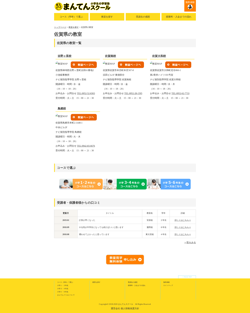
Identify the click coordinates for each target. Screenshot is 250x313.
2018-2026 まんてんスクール (121, 304)
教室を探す (107, 16)
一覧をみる (190, 242)
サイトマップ (168, 285)
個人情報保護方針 (130, 308)
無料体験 (190, 2)
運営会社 (115, 308)
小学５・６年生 (62, 292)
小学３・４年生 (62, 288)
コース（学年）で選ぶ (71, 16)
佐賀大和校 (159, 55)
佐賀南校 (110, 55)
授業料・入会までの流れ (178, 16)
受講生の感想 (143, 16)
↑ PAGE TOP (187, 277)
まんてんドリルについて (66, 295)
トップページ (60, 27)
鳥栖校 (62, 108)
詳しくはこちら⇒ (183, 220)
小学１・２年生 (62, 285)
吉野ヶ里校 (64, 55)
